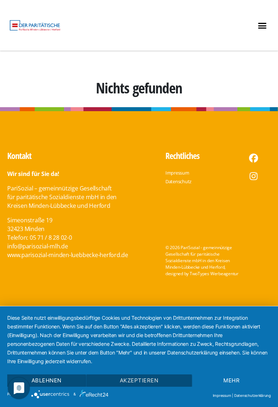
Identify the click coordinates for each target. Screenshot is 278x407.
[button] (262, 25)
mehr (231, 380)
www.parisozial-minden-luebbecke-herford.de (67, 255)
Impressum (222, 395)
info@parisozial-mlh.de (37, 246)
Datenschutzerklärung (252, 395)
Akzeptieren (139, 380)
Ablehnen (46, 380)
